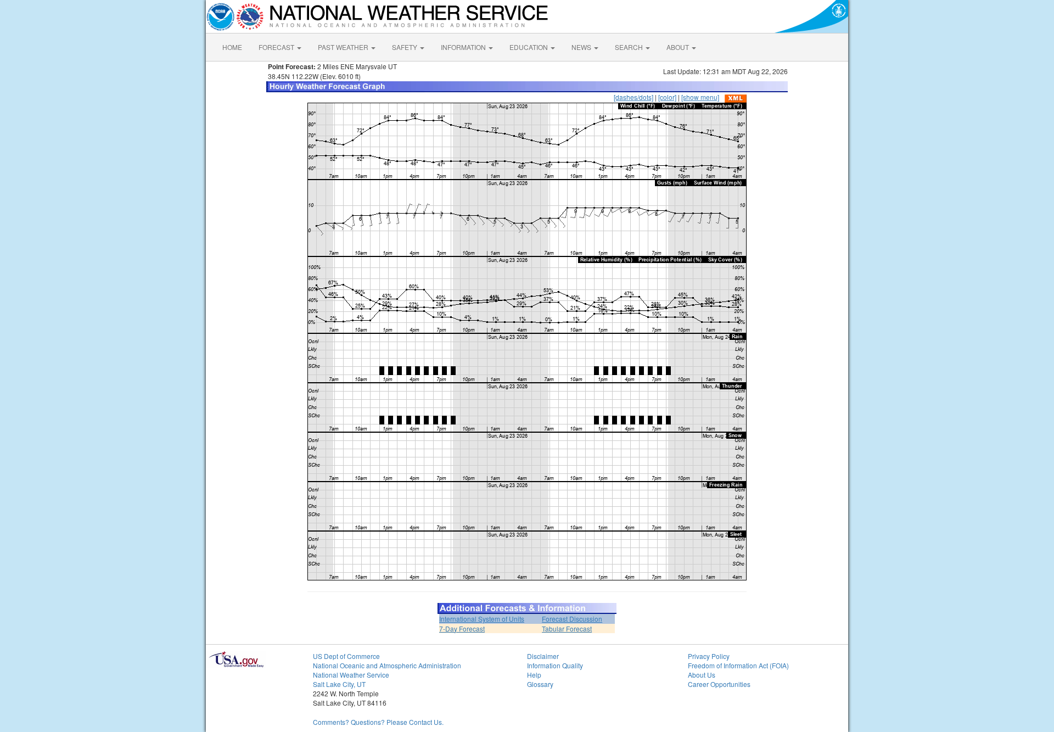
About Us (701, 674)
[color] (667, 97)
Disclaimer (543, 656)
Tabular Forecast (567, 628)
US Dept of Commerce (346, 656)
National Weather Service (351, 674)
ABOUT (678, 47)
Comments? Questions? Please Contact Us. (378, 722)
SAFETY (405, 47)
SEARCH (629, 47)
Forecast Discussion (572, 618)
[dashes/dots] (633, 97)
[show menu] (700, 97)
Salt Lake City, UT (339, 684)
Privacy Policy (709, 656)
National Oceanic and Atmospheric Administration (387, 665)
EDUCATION (529, 47)
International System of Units (481, 618)
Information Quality (555, 665)
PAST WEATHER (344, 47)
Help (534, 674)
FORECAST (277, 47)
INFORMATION (464, 47)
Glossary (540, 684)
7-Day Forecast (462, 628)
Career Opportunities (719, 684)
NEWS (582, 47)
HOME (232, 47)
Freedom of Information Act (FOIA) (738, 665)
